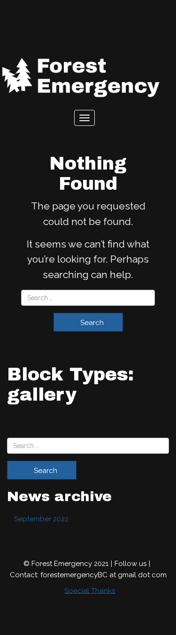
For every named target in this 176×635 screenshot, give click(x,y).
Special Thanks (89, 590)
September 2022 (41, 519)
